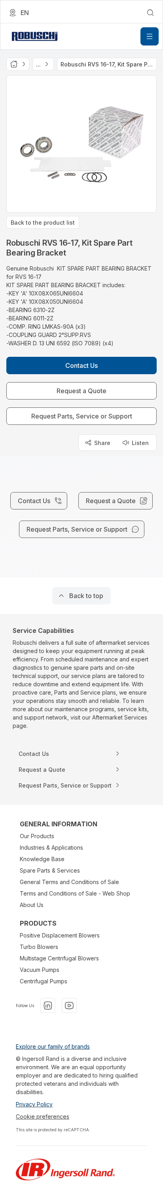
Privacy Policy (34, 1104)
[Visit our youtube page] (69, 1005)
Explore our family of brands (53, 1046)
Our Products (37, 836)
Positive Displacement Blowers (60, 935)
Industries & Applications (51, 847)
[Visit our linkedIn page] (47, 1005)
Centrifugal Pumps (43, 981)
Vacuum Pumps (39, 969)
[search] (150, 13)
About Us (32, 904)
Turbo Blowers (39, 946)
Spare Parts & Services (50, 870)
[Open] (149, 36)
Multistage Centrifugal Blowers (59, 958)
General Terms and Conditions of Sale (69, 882)
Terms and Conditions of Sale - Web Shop (75, 893)
